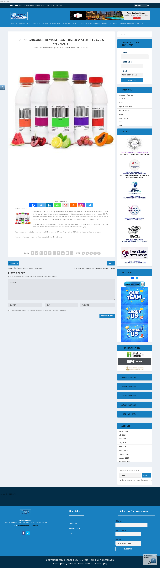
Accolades (122, 99)
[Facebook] (33, 205)
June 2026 (122, 439)
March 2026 (123, 450)
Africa (121, 103)
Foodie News (44, 23)
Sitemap (56, 564)
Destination (23, 23)
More (139, 23)
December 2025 (124, 462)
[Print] (73, 205)
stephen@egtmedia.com (28, 525)
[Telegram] (89, 205)
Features (56, 23)
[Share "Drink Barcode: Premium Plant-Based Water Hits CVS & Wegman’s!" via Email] (67, 253)
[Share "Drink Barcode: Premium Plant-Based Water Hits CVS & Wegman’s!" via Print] (71, 253)
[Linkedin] (49, 205)
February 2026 (124, 454)
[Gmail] (65, 205)
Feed (70, 533)
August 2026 (123, 431)
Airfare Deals (124, 110)
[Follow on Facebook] (23, 533)
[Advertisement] (61, 182)
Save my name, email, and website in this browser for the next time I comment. (39, 311)
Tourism (113, 23)
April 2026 (122, 446)
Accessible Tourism (126, 95)
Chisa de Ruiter (47, 48)
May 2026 (122, 443)
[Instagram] (81, 205)
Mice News (94, 23)
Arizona (122, 126)
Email (124, 70)
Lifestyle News (70, 48)
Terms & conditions (86, 564)
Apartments (123, 118)
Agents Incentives (125, 107)
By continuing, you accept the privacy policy (137, 480)
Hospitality (67, 23)
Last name (126, 61)
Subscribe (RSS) (101, 564)
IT (76, 23)
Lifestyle (83, 23)
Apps (120, 122)
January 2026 (124, 458)
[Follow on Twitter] (28, 533)
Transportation (127, 23)
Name (124, 52)
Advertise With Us (75, 528)
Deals (33, 23)
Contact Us (73, 523)
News (13, 23)
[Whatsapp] (57, 205)
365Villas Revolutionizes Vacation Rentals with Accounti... (43, 5)
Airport (121, 114)
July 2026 (122, 435)
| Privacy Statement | (68, 564)
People (104, 23)
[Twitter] (41, 205)
